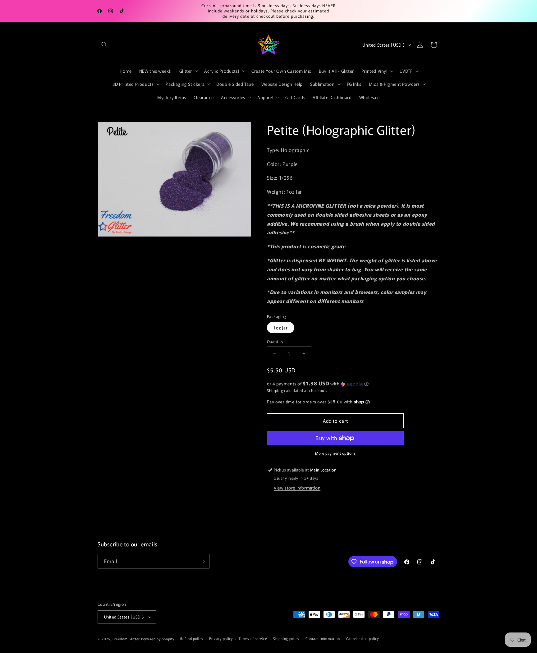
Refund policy (191, 638)
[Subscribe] (202, 561)
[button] (104, 45)
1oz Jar (280, 327)
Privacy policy (221, 638)
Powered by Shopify (157, 638)
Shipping (275, 390)
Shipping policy (286, 638)
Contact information (322, 638)
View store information (297, 488)
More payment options (335, 453)
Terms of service (253, 638)
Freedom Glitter (126, 638)
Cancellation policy (362, 638)
